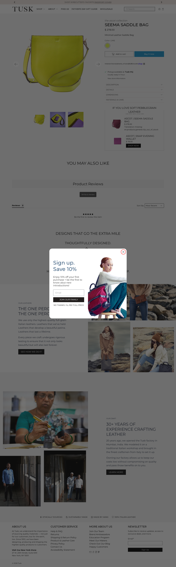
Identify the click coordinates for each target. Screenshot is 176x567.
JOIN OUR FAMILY (69, 299)
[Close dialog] (123, 252)
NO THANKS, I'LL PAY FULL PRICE (69, 305)
